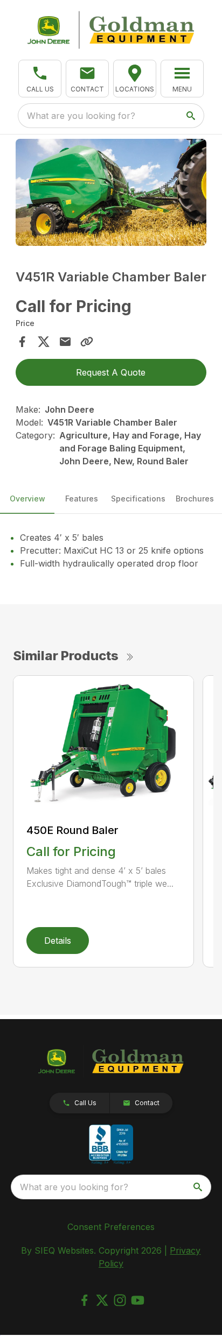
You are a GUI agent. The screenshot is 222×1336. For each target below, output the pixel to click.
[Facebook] (84, 1300)
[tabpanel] (111, 194)
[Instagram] (120, 1300)
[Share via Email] (65, 341)
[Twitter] (102, 1300)
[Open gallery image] (111, 192)
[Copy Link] (86, 341)
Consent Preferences (111, 1226)
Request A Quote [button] (110, 372)
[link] (134, 78)
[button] (39, 78)
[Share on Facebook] (22, 341)
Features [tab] (81, 498)
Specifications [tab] (138, 498)
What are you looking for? (81, 115)
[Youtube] (137, 1300)
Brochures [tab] (195, 498)
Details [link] (57, 940)
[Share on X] (43, 341)
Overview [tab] (27, 498)
